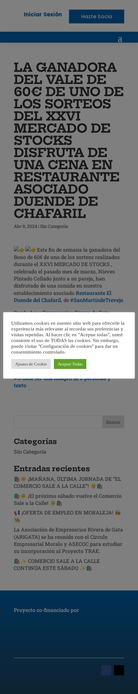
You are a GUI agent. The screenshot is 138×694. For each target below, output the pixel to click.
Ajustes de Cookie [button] (31, 364)
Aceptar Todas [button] (70, 364)
